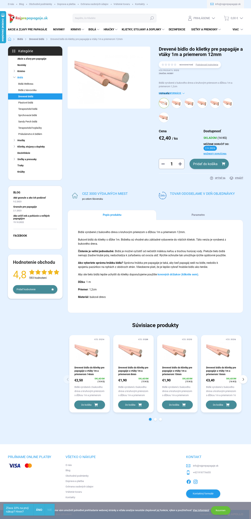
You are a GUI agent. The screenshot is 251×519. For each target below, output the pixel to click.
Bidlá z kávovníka (27, 90)
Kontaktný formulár (203, 493)
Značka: (166, 73)
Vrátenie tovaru (122, 4)
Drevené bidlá (25, 96)
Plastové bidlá (25, 102)
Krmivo (21, 71)
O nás (11, 4)
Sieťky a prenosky (27, 159)
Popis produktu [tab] (112, 214)
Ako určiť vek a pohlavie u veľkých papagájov (31, 217)
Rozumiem (221, 510)
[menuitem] (29, 29)
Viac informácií (201, 510)
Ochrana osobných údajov (94, 4)
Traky (20, 165)
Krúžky (21, 171)
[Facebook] (188, 481)
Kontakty (140, 4)
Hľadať (152, 18)
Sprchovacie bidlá (27, 115)
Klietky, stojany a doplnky (31, 146)
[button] (150, 419)
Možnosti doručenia (215, 154)
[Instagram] (195, 481)
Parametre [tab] (198, 214)
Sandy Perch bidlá (27, 121)
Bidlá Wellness (25, 83)
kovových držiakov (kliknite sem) (178, 274)
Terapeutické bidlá (27, 109)
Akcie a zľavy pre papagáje (31, 58)
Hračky (21, 140)
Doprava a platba (66, 4)
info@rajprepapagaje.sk (205, 465)
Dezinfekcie (23, 153)
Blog (21, 4)
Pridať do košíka (205, 164)
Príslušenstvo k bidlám (30, 134)
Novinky (21, 65)
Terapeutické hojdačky (30, 128)
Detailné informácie (170, 93)
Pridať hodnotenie (26, 289)
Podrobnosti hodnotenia (207, 65)
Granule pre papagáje (25, 206)
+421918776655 (202, 472)
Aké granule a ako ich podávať (29, 197)
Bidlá (20, 77)
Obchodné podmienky (40, 4)
